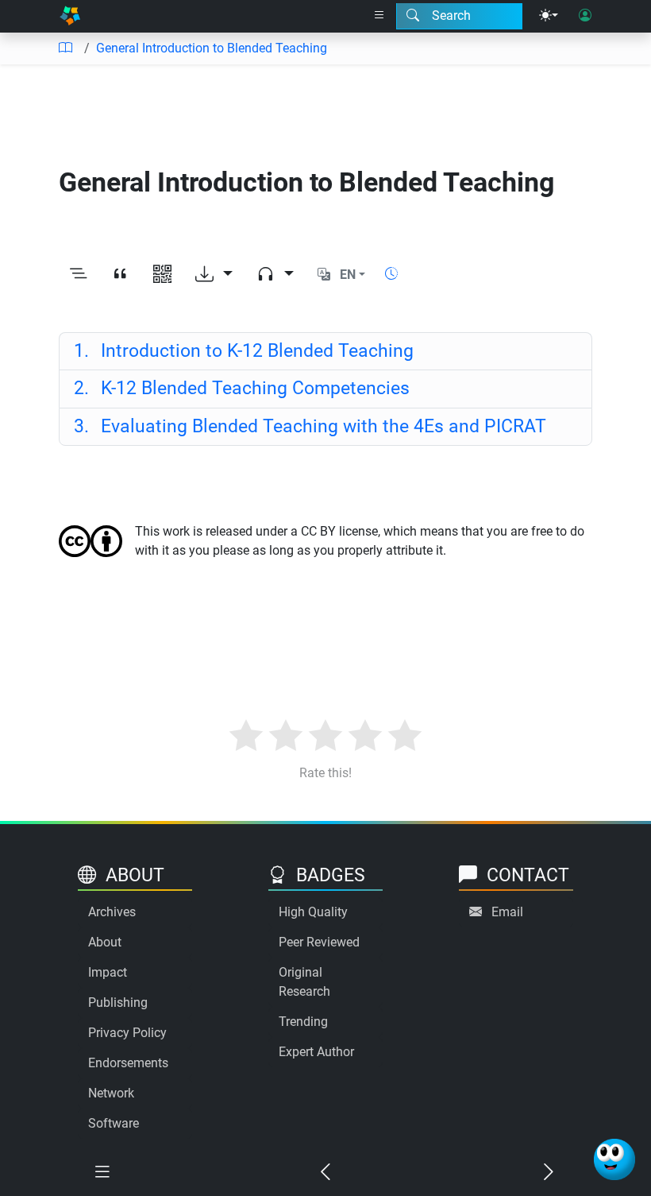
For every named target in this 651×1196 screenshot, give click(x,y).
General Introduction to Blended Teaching (211, 48)
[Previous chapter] (325, 1172)
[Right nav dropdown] (379, 16)
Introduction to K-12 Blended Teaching (244, 351)
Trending (303, 1021)
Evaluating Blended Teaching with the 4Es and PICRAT (310, 426)
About (104, 942)
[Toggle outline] (78, 275)
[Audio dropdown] (275, 275)
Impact (107, 972)
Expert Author (316, 1051)
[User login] (585, 16)
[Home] (70, 16)
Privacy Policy (127, 1032)
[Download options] (214, 275)
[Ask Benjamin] (614, 1159)
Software (113, 1123)
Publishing (118, 1002)
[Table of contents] (65, 48)
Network (111, 1093)
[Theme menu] (548, 16)
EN (348, 274)
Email (507, 911)
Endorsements (128, 1062)
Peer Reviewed (319, 942)
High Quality (313, 911)
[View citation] (120, 275)
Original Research (304, 982)
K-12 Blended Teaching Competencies (242, 388)
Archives (112, 911)
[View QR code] (162, 275)
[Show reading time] (391, 274)
